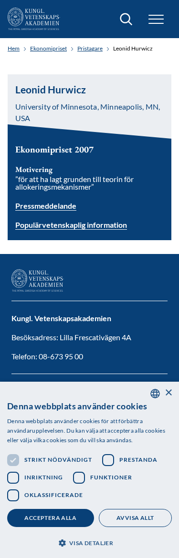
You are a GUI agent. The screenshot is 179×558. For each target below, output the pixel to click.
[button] (89, 542)
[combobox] (155, 393)
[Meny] (156, 19)
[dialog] (89, 470)
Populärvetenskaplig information (71, 225)
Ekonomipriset (48, 48)
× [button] (168, 392)
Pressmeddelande (45, 205)
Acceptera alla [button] (50, 517)
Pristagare (90, 48)
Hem (14, 48)
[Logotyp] (34, 19)
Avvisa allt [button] (135, 517)
